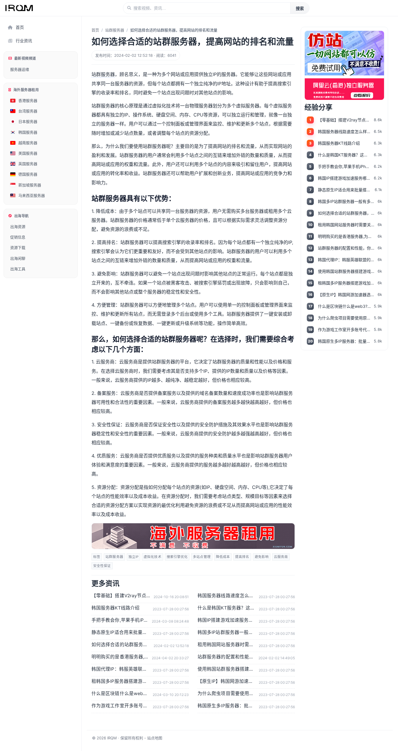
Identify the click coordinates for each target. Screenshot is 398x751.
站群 (96, 74)
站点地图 (154, 738)
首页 (20, 27)
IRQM (112, 738)
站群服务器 (114, 30)
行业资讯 (24, 40)
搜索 (300, 8)
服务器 (108, 74)
